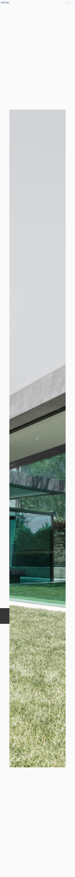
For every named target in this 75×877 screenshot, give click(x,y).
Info (73, 2)
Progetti (68, 2)
